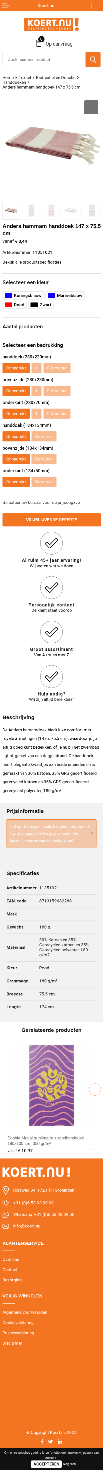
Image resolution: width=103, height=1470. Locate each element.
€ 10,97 (20, 1150)
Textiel (25, 77)
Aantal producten (22, 327)
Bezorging (12, 1279)
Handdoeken (14, 82)
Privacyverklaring (18, 1332)
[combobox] (44, 59)
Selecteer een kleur (25, 282)
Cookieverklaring (18, 1322)
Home (8, 77)
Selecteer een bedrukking (32, 345)
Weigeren (69, 1464)
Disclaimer (12, 1343)
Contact (10, 1269)
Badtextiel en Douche (56, 77)
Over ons (10, 1259)
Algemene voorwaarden (24, 1312)
